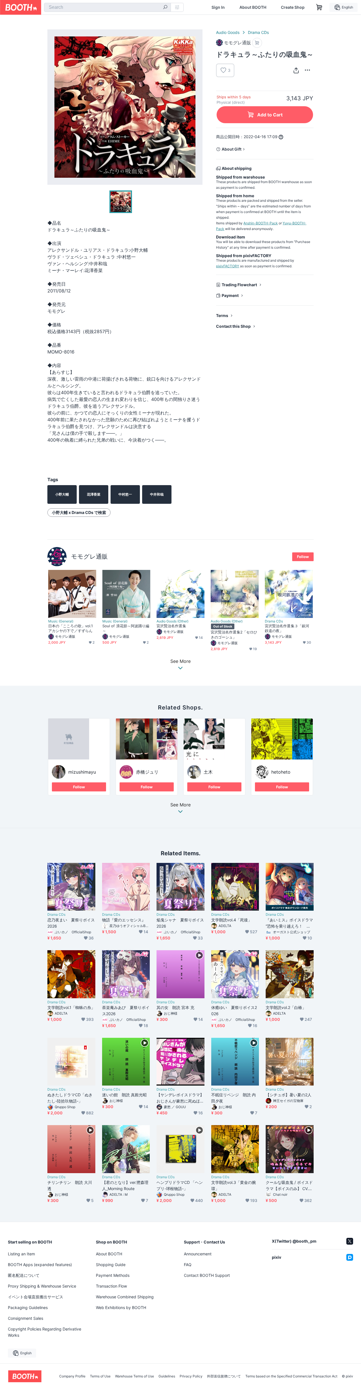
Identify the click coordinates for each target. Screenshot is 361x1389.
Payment (230, 295)
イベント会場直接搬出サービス (35, 1296)
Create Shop (293, 7)
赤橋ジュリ (147, 772)
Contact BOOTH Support (207, 1275)
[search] (165, 8)
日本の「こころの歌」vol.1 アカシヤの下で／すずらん (70, 628)
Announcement (198, 1253)
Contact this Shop (233, 326)
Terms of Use (100, 1376)
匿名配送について (23, 1275)
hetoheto (280, 772)
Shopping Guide (111, 1264)
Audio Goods (227, 32)
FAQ (187, 1264)
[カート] (257, 43)
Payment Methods (112, 1275)
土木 (208, 772)
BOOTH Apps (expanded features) (40, 1264)
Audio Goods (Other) (172, 621)
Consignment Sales (25, 1318)
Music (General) (60, 621)
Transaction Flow (111, 1286)
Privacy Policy (191, 1376)
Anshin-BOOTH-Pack (260, 223)
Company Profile (72, 1376)
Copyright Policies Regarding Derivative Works (44, 1332)
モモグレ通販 (89, 556)
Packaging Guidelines (28, 1307)
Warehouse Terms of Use (134, 1376)
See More (180, 805)
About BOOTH (252, 7)
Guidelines (167, 1376)
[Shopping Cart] (319, 7)
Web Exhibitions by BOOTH (121, 1307)
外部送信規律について (224, 1376)
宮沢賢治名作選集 (171, 626)
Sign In (218, 7)
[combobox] (107, 7)
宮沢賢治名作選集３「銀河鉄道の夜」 (287, 628)
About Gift (231, 149)
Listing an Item (21, 1253)
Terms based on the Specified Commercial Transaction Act (291, 1376)
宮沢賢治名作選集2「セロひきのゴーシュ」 (234, 634)
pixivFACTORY (227, 266)
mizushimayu (82, 772)
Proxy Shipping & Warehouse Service (42, 1286)
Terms (222, 315)
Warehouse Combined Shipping (125, 1296)
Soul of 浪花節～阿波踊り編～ (125, 628)
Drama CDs (258, 32)
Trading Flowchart (239, 284)
